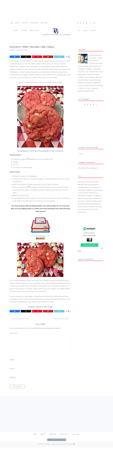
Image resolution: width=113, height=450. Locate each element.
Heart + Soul (63, 444)
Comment (14, 333)
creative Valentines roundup (39, 299)
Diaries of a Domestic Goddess (56, 31)
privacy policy (86, 209)
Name (12, 360)
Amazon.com (93, 207)
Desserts (12, 50)
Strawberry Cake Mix (20, 159)
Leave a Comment (27, 43)
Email (12, 368)
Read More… (90, 91)
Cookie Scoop (24, 187)
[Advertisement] (56, 10)
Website (13, 377)
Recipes (25, 50)
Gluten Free (19, 50)
